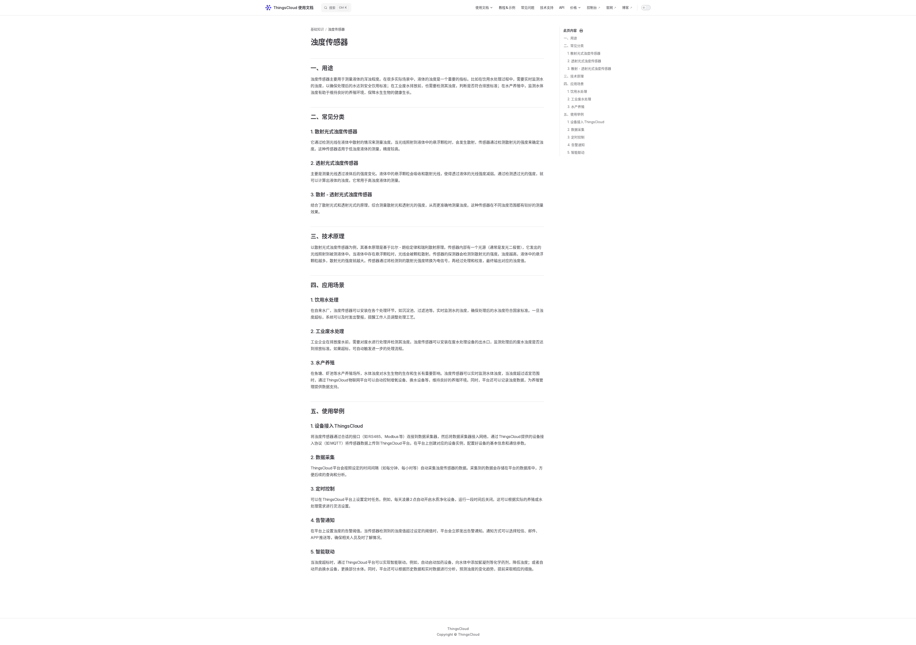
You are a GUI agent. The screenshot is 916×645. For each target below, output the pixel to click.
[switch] (646, 7)
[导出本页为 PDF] (581, 30)
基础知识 (317, 29)
